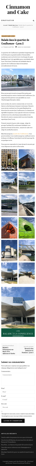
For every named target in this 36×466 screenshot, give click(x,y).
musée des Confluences (20, 134)
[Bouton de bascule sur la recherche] (33, 20)
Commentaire (5, 371)
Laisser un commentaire (23, 47)
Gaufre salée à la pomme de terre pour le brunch (16, 437)
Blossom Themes (12, 463)
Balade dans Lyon (8, 36)
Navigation (8, 20)
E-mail (3, 396)
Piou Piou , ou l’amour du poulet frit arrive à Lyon (17, 445)
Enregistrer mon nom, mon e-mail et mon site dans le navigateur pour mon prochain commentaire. (18, 415)
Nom (3, 388)
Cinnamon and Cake (18, 9)
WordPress (27, 463)
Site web (4, 404)
